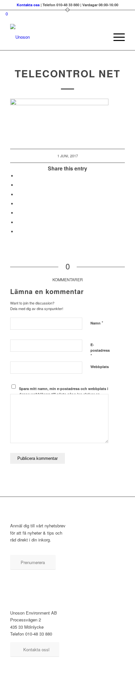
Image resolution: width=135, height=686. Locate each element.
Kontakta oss (28, 4)
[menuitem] (100, 37)
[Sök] (100, 37)
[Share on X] (18, 185)
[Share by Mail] (18, 231)
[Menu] (116, 37)
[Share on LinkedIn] (18, 222)
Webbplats (99, 366)
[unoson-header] (56, 37)
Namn (96, 323)
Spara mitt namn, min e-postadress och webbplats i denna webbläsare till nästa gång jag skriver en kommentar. (63, 394)
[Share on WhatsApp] (18, 204)
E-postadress (100, 350)
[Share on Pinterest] (18, 213)
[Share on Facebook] (18, 176)
